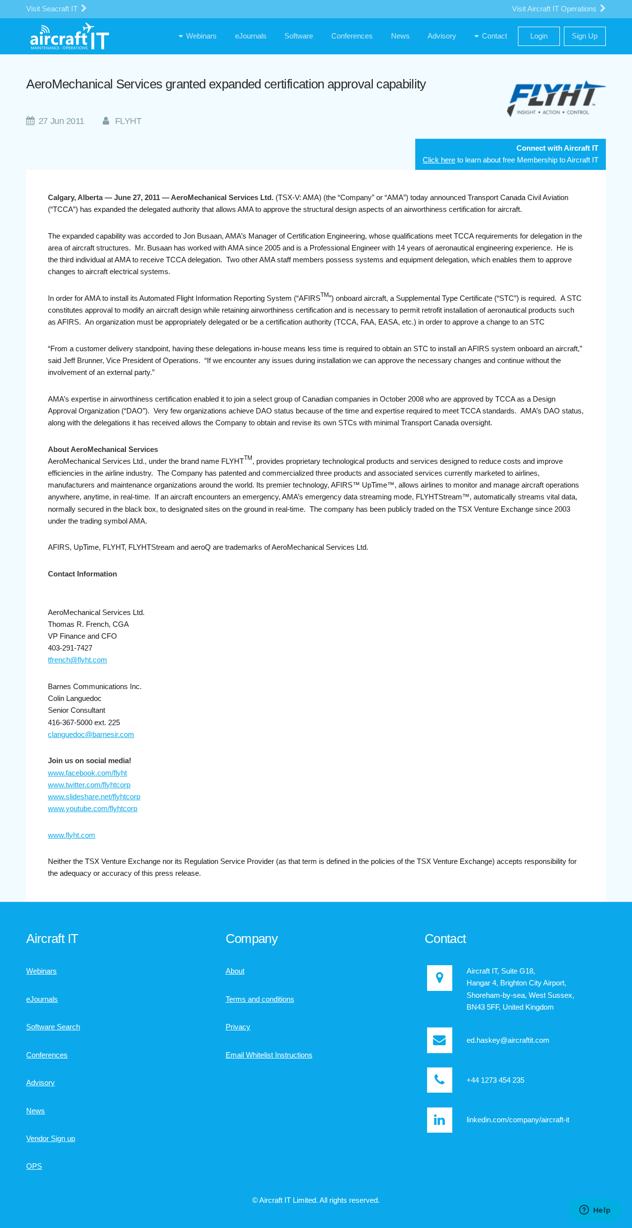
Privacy (238, 1027)
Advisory (40, 1083)
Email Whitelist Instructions (269, 1055)
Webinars (41, 971)
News (35, 1111)
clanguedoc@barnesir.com (91, 734)
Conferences (47, 1055)
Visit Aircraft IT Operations (555, 9)
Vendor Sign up (50, 1139)
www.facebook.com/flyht (87, 773)
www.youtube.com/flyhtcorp (92, 809)
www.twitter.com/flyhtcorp (89, 785)
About (235, 971)
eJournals (42, 999)
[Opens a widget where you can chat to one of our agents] (595, 1210)
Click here (439, 160)
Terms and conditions (260, 999)
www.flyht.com (71, 835)
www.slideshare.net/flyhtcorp (94, 797)
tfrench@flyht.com (77, 660)
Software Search (53, 1027)
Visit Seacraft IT (52, 9)
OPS (34, 1166)
